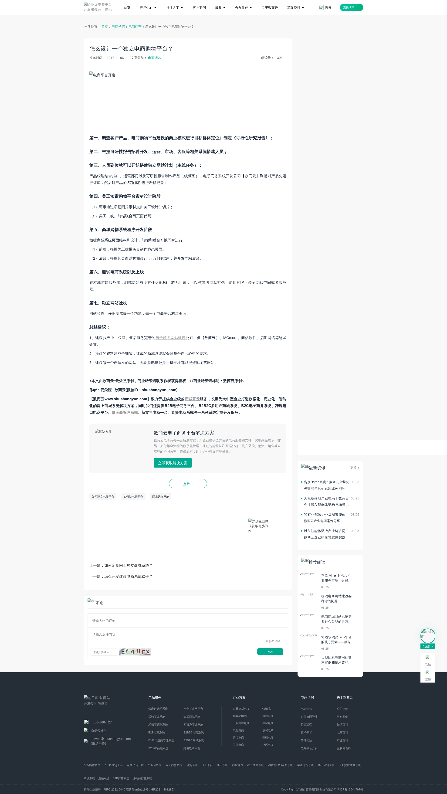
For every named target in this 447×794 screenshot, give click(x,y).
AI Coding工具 (114, 765)
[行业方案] (174, 0)
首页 (105, 26)
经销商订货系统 (142, 778)
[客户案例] (199, 0)
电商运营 (135, 26)
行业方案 (239, 697)
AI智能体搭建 (92, 765)
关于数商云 (345, 697)
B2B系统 (222, 765)
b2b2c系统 (154, 765)
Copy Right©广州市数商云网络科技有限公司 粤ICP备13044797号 (322, 789)
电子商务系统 (174, 765)
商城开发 (237, 765)
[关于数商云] (270, 0)
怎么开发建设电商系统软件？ (128, 576)
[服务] (220, 0)
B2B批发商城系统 (350, 765)
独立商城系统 (255, 765)
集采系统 (103, 778)
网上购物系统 (160, 496)
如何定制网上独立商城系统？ (128, 565)
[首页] (127, 0)
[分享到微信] (273, 496)
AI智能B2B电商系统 (280, 765)
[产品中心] (148, 0)
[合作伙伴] (243, 0)
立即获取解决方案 (173, 462)
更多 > (354, 467)
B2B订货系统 (121, 778)
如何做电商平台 (133, 496)
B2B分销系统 (326, 765)
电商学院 (118, 26)
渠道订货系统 (305, 765)
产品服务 (154, 697)
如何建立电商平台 (103, 496)
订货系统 (192, 765)
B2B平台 (207, 765)
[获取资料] (296, 0)
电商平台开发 (135, 765)
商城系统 (89, 778)
